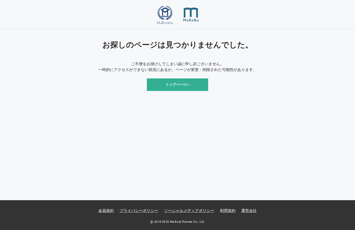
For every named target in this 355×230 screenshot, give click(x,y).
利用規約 (227, 210)
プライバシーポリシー (139, 210)
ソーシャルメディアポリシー (189, 210)
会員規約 (106, 210)
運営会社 (249, 210)
